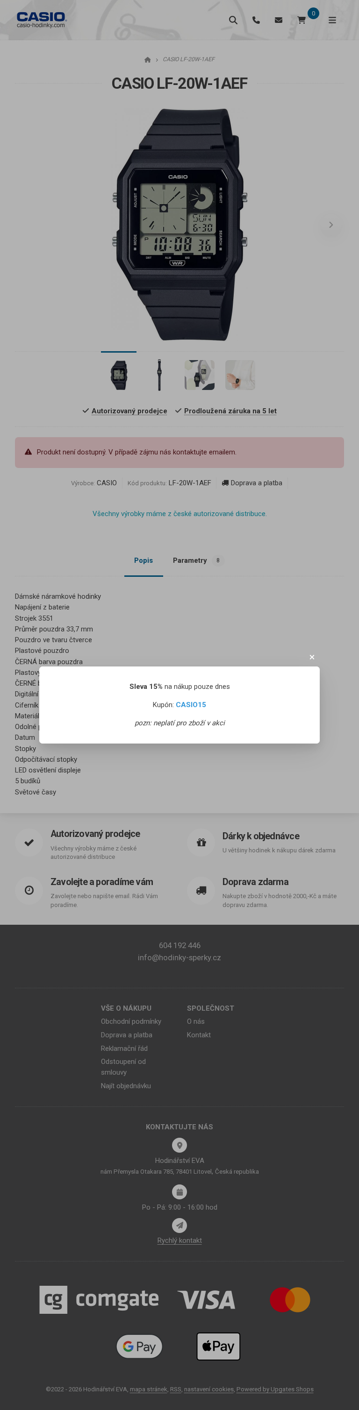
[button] (312, 657)
